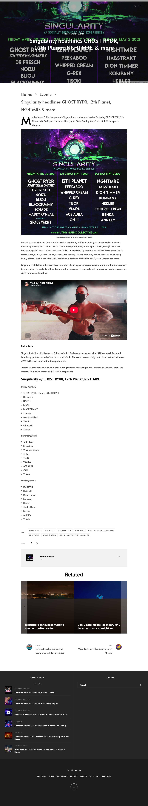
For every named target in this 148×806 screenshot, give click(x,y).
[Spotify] (76, 770)
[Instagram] (72, 770)
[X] (68, 770)
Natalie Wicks (70, 34)
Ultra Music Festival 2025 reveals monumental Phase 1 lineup (39, 750)
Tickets (26, 429)
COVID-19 (26, 361)
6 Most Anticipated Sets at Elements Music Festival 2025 (40, 714)
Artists (73, 776)
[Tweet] (37, 543)
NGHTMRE (52, 258)
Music (51, 776)
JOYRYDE (66, 250)
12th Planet (40, 258)
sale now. (54, 367)
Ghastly (80, 250)
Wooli (67, 357)
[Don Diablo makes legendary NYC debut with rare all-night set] (100, 607)
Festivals (26, 688)
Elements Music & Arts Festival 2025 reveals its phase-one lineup (41, 737)
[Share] (31, 543)
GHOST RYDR (65, 530)
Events (81, 34)
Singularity (50, 535)
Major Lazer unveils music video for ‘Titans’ (95, 649)
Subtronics (54, 357)
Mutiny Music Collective (101, 530)
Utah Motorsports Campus (75, 535)
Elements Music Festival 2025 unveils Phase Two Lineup (40, 725)
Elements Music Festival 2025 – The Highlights (36, 703)
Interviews (94, 776)
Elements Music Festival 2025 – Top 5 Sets (34, 692)
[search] (140, 685)
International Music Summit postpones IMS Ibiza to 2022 (50, 649)
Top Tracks (62, 776)
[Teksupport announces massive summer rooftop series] (47, 607)
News (25, 745)
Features (18, 688)
